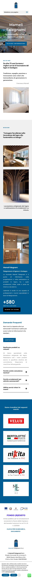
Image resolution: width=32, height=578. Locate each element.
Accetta (5, 575)
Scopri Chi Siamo (12, 309)
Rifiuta (13, 575)
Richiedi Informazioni (16, 43)
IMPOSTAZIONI (10, 572)
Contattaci (9, 340)
